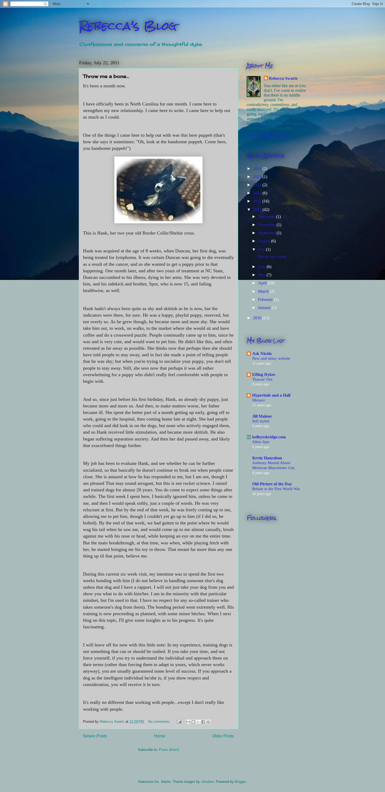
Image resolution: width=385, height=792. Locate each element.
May (262, 275)
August (264, 241)
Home (159, 736)
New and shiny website (271, 358)
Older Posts (223, 736)
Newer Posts (95, 736)
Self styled (260, 421)
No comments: (160, 722)
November (267, 224)
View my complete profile (268, 135)
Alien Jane (261, 441)
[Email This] (188, 722)
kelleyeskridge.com (269, 437)
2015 (257, 176)
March (264, 291)
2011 (257, 209)
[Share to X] (198, 722)
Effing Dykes (263, 374)
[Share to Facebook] (203, 722)
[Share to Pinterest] (208, 722)
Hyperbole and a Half (271, 395)
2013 (257, 193)
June (262, 266)
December (267, 216)
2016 (257, 168)
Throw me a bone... (106, 76)
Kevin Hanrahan (267, 458)
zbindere (207, 782)
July (262, 249)
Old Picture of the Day (272, 484)
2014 (257, 185)
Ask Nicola (262, 353)
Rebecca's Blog (128, 26)
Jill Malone (262, 416)
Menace (258, 400)
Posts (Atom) (169, 750)
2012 (257, 201)
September (267, 233)
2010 (257, 318)
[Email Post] (179, 722)
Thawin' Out (262, 379)
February (266, 299)
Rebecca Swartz (283, 78)
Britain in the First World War (276, 488)
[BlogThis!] (193, 722)
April (263, 283)
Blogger (240, 782)
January (265, 307)
